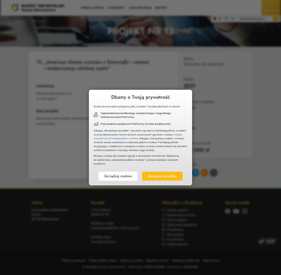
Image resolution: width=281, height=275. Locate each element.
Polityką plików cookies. (124, 138)
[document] (140, 137)
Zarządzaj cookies (118, 176)
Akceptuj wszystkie (162, 176)
